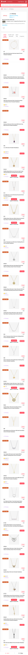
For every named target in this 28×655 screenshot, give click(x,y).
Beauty (11, 17)
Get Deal (22, 59)
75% (23, 167)
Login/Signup (21, 1)
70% (23, 214)
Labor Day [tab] (17, 35)
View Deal (14, 175)
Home (5, 9)
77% (23, 73)
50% (23, 49)
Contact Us (9, 1)
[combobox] (14, 5)
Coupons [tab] (22, 36)
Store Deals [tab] (5, 35)
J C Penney (11, 9)
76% (23, 591)
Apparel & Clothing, (14, 15)
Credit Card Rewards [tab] (11, 35)
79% (23, 450)
